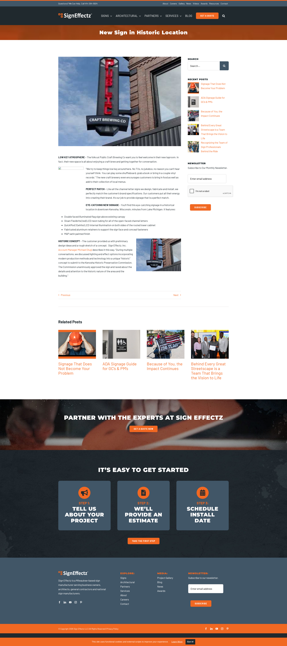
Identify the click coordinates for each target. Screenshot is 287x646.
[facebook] (59, 602)
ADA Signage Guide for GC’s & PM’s (120, 366)
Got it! (190, 641)
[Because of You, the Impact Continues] (165, 344)
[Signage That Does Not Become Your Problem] (77, 344)
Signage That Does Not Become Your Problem (75, 368)
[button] (223, 15)
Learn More (177, 641)
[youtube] (70, 602)
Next (175, 294)
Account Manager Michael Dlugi (75, 249)
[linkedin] (65, 602)
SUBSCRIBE (200, 207)
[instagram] (75, 602)
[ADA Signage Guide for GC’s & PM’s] (121, 344)
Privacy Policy (112, 629)
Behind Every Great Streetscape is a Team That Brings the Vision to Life (208, 370)
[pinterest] (81, 602)
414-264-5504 (91, 3)
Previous (65, 294)
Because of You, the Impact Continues (165, 366)
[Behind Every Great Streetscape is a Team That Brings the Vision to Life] (210, 344)
